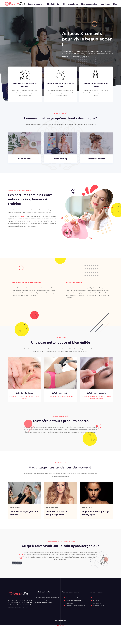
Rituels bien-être (53, 4)
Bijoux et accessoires (89, 4)
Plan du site (60, 626)
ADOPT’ (24, 216)
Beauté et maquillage (36, 4)
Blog (115, 4)
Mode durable (105, 4)
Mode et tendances (70, 4)
